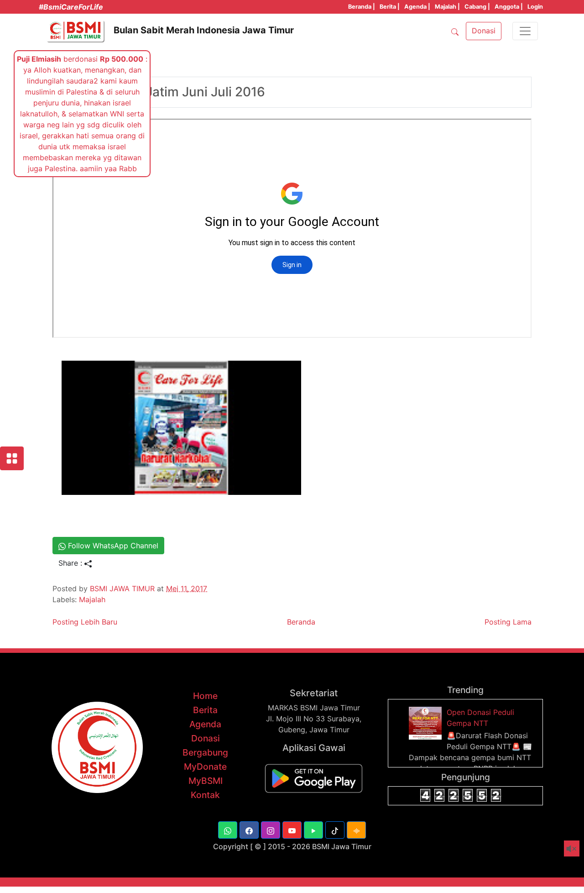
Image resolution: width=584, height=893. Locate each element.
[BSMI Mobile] (314, 777)
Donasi (205, 738)
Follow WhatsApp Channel (112, 545)
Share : (71, 562)
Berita (205, 709)
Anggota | (509, 6)
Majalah (92, 599)
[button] (227, 830)
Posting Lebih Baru (84, 621)
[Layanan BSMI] (12, 458)
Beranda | (361, 6)
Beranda (301, 621)
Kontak (205, 794)
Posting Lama (508, 621)
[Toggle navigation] (525, 31)
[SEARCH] (455, 31)
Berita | (390, 6)
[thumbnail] (426, 722)
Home (205, 695)
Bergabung (205, 752)
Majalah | (447, 6)
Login (535, 6)
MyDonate (205, 766)
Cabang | (477, 6)
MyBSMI (205, 780)
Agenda (205, 724)
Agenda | (417, 6)
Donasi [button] (483, 30)
